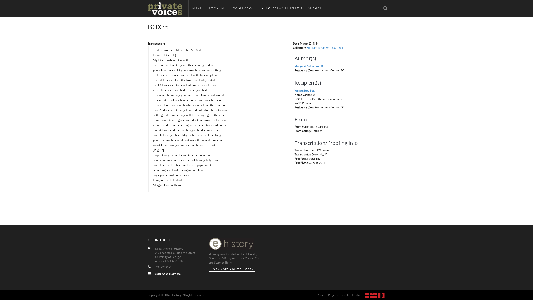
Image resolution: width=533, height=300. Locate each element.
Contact (357, 295)
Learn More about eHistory (232, 269)
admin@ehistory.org (168, 273)
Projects (333, 295)
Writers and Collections (280, 8)
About (197, 8)
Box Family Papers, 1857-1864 (324, 48)
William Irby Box (305, 90)
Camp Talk (218, 8)
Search (314, 8)
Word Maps (242, 8)
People (345, 295)
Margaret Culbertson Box (310, 66)
